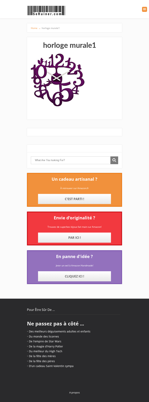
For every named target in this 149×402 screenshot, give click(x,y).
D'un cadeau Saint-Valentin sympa (51, 366)
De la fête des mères (42, 356)
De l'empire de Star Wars (45, 341)
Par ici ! (74, 237)
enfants (85, 331)
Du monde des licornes (44, 336)
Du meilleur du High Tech (45, 351)
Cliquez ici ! (74, 276)
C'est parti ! (74, 199)
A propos (74, 392)
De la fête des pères (42, 361)
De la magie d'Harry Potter (46, 346)
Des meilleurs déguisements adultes (52, 331)
